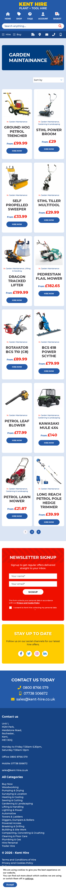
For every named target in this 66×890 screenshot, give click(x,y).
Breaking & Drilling (13, 826)
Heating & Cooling (12, 797)
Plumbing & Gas (11, 839)
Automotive (9, 813)
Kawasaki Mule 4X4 (49, 425)
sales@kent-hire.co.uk (46, 34)
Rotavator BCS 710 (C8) (17, 349)
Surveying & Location (14, 793)
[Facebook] (21, 654)
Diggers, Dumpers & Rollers (18, 819)
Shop (19, 19)
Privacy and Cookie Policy (28, 603)
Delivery (32, 34)
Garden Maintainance (18, 122)
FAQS (30, 19)
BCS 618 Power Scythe (49, 351)
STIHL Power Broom (49, 132)
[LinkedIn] (45, 654)
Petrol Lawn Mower (17, 499)
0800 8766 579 (53, 34)
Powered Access (11, 823)
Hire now (17, 151)
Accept (10, 884)
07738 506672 (60, 34)
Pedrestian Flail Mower (49, 276)
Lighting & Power (12, 810)
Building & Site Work (14, 829)
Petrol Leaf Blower (17, 423)
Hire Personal (10, 842)
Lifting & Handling (13, 806)
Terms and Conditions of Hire (19, 859)
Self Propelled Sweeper (17, 205)
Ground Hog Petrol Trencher (17, 131)
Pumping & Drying (13, 790)
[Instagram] (37, 654)
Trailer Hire (8, 846)
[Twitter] (29, 654)
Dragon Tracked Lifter (17, 280)
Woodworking (10, 787)
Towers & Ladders (12, 816)
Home (8, 19)
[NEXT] (39, 532)
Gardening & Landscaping (49, 124)
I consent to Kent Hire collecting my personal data (35, 609)
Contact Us (39, 34)
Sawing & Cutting (12, 800)
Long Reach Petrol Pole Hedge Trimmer (49, 500)
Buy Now (7, 784)
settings (29, 878)
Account (43, 19)
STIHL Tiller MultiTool (49, 203)
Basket (57, 18)
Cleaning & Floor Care (14, 836)
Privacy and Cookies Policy (17, 863)
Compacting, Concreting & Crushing (23, 832)
